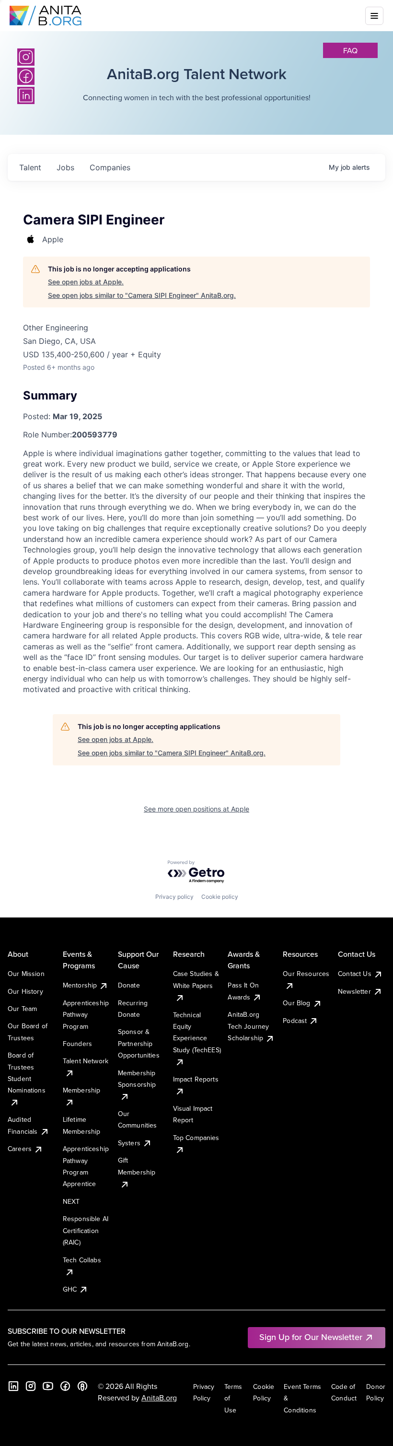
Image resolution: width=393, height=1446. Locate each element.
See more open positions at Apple (196, 809)
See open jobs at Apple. (86, 282)
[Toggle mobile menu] (374, 16)
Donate (129, 985)
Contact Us (354, 973)
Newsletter (354, 991)
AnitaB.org (159, 1397)
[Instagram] (25, 57)
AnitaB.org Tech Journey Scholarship (248, 1026)
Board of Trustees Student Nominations (27, 1072)
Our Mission (26, 973)
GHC (70, 1289)
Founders (77, 1043)
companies (110, 167)
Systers (129, 1143)
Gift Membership (137, 1165)
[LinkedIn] (13, 1386)
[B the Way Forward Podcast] (82, 1386)
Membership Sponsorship (137, 1078)
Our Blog (296, 1003)
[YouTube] (48, 1386)
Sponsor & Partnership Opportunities (139, 1043)
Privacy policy (174, 896)
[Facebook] (65, 1386)
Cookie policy (219, 896)
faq (350, 50)
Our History (25, 991)
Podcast (295, 1020)
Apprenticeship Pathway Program (86, 1014)
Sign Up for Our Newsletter (310, 1337)
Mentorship (80, 985)
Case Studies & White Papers (196, 979)
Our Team (22, 1008)
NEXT (71, 1201)
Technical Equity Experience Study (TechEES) (197, 1032)
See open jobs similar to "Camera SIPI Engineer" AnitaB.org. (142, 295)
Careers (20, 1148)
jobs (65, 167)
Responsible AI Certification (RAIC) (85, 1230)
